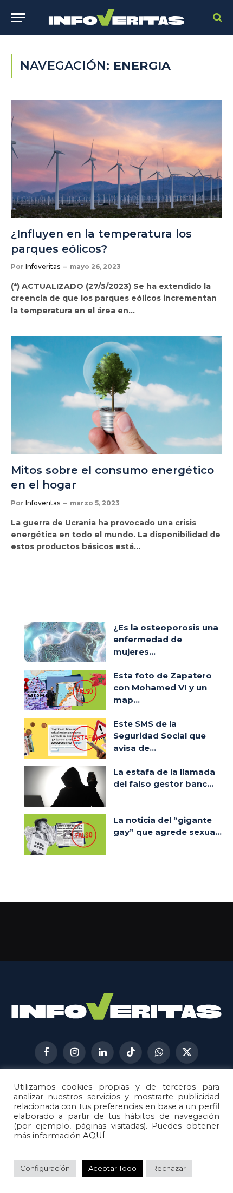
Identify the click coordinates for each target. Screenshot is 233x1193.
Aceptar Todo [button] (112, 1168)
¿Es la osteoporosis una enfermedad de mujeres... (165, 639)
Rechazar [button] (169, 1168)
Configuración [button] (45, 1168)
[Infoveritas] (116, 18)
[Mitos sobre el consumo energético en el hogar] (116, 395)
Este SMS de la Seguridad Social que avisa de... (159, 736)
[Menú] (18, 17)
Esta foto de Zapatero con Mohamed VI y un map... (162, 687)
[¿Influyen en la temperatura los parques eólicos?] (116, 159)
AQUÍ (94, 1136)
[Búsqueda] (216, 17)
